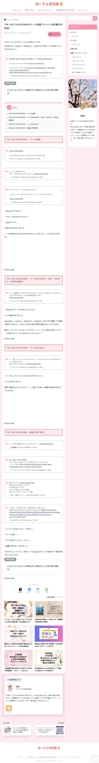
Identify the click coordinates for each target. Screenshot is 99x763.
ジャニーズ (76, 45)
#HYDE (18, 59)
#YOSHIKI (12, 59)
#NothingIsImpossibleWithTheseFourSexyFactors (35, 514)
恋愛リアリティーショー (79, 53)
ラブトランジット (78, 68)
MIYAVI (36, 46)
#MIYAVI (30, 59)
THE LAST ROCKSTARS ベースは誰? (22, 113)
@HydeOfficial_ (24, 70)
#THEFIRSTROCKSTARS (36, 512)
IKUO (8, 222)
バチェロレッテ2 (78, 61)
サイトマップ (82, 10)
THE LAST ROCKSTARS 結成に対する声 (23, 128)
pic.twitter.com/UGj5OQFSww (41, 72)
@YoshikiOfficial (14, 70)
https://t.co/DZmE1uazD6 (17, 517)
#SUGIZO (24, 59)
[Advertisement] (33, 254)
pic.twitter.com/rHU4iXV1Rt (32, 467)
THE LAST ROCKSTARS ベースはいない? (24, 124)
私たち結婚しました (79, 72)
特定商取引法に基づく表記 (65, 10)
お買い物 (73, 48)
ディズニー (76, 36)
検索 (95, 18)
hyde (17, 46)
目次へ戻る (10, 270)
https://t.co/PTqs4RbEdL (35, 68)
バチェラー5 (76, 57)
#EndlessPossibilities (50, 512)
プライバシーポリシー (45, 10)
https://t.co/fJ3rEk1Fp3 (36, 63)
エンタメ (60, 597)
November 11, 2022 (39, 76)
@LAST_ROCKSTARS (49, 68)
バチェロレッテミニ (79, 65)
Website (9, 712)
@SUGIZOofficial (14, 72)
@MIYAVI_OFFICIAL (26, 72)
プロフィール (17, 10)
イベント (73, 32)
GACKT (8, 211)
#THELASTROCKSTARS (45, 59)
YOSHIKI (7, 46)
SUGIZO (26, 46)
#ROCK (49, 464)
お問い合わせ (29, 10)
